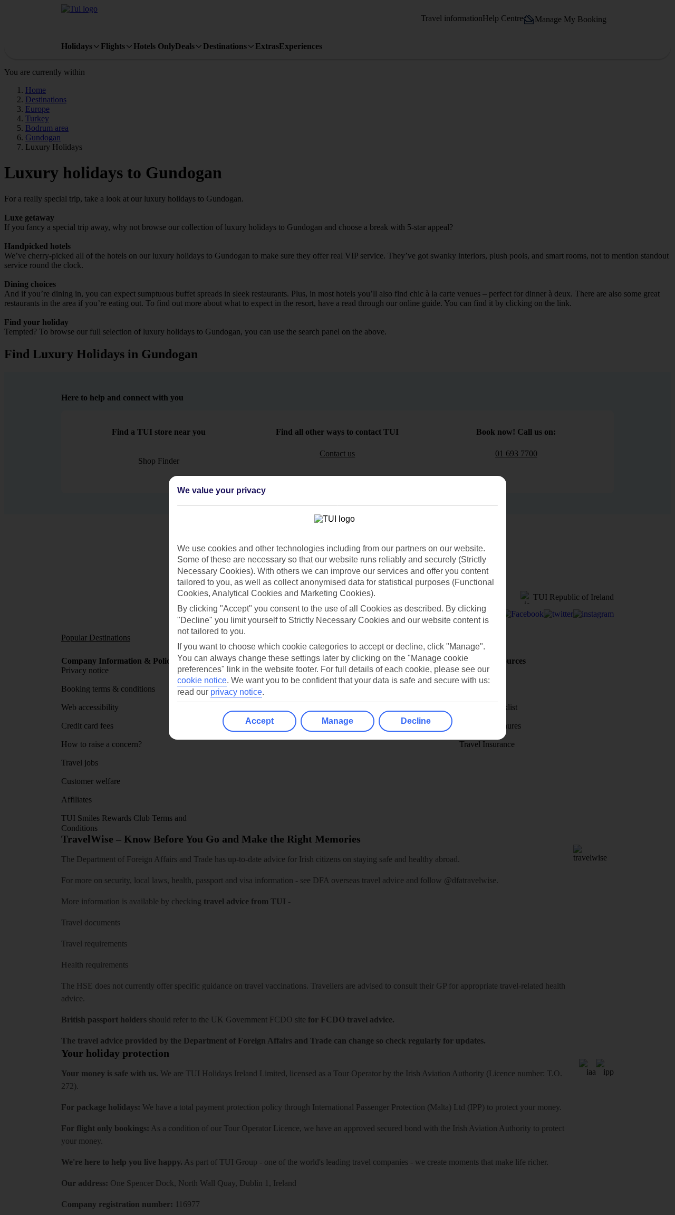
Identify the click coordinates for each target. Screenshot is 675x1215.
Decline (416, 720)
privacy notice (236, 691)
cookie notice (202, 680)
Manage (337, 720)
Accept (259, 720)
